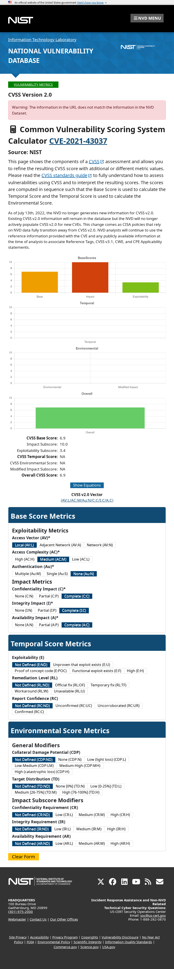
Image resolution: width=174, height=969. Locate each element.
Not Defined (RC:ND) (32, 705)
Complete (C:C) (76, 596)
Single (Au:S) (57, 573)
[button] (147, 18)
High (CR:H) (120, 814)
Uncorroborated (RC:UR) (119, 705)
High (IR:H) (116, 828)
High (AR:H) (120, 843)
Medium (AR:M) (92, 843)
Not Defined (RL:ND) (32, 685)
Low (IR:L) (62, 828)
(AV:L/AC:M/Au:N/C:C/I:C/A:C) (87, 500)
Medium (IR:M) (89, 828)
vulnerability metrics (33, 84)
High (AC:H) (24, 559)
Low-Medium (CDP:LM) (34, 765)
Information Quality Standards (128, 942)
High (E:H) (135, 670)
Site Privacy (18, 937)
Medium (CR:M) (92, 814)
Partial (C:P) (49, 596)
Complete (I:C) (74, 610)
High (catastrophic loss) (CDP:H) (42, 771)
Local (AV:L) (24, 544)
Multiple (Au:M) (28, 573)
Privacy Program (65, 937)
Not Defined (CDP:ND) (34, 759)
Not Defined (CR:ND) (32, 814)
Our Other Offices (64, 919)
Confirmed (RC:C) (29, 711)
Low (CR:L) (64, 814)
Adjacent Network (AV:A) (60, 544)
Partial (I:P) (47, 610)
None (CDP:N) (70, 759)
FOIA (30, 942)
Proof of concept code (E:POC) (41, 670)
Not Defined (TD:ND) (32, 786)
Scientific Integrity (88, 942)
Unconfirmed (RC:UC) (74, 705)
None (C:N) (24, 596)
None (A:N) (24, 624)
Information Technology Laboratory (42, 39)
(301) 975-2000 (20, 911)
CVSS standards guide (64, 175)
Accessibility (39, 937)
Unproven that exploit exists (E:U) (81, 664)
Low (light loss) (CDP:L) (106, 759)
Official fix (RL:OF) (70, 685)
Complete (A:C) (76, 624)
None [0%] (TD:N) (70, 786)
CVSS (94, 161)
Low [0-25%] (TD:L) (105, 786)
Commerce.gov (65, 947)
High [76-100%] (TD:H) (80, 792)
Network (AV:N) (100, 544)
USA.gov (108, 947)
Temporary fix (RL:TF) (108, 685)
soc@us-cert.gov (153, 915)
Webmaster (17, 919)
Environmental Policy (54, 942)
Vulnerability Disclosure (120, 937)
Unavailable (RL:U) (69, 691)
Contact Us (38, 919)
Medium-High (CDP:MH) (79, 765)
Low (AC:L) (80, 559)
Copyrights (89, 937)
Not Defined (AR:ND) (32, 843)
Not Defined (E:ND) (31, 664)
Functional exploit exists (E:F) (96, 670)
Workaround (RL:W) (31, 691)
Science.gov (89, 947)
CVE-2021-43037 (78, 141)
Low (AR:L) (64, 843)
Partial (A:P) (49, 624)
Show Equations (87, 485)
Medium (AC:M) (53, 559)
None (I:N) (23, 610)
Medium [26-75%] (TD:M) (36, 792)
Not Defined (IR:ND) (32, 828)
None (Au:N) (83, 573)
